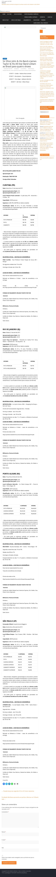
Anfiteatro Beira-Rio (6, 70)
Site (3, 847)
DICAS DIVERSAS (18, 14)
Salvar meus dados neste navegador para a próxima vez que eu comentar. (18, 858)
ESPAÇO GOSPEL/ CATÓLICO (30, 17)
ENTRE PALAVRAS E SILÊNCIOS (31, 14)
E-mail (4, 840)
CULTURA (9, 14)
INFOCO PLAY (6, 20)
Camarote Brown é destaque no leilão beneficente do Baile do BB (47, 101)
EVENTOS (50, 17)
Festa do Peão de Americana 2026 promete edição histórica (47, 139)
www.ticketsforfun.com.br (16, 275)
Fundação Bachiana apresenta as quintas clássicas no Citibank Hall (20, 798)
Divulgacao (16, 68)
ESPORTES (42, 17)
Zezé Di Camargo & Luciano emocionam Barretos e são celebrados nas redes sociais (46, 43)
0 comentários (23, 68)
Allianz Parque (31, 68)
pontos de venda (11, 137)
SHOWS (4, 58)
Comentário (5, 812)
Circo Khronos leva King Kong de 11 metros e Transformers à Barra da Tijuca (47, 54)
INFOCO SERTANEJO (16, 20)
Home (4, 14)
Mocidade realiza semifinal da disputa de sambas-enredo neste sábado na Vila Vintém (21, 4)
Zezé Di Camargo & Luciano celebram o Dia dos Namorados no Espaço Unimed (47, 134)
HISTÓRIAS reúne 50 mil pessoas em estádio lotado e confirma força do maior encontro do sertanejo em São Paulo (47, 86)
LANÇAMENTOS (27, 20)
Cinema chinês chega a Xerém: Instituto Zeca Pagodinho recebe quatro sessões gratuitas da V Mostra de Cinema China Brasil (47, 65)
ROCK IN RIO (36, 20)
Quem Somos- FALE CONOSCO (41, 23)
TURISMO (43, 20)
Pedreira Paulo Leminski (23, 70)
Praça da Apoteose (32, 70)
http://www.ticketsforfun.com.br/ (29, 135)
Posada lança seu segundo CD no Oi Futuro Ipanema (18, 791)
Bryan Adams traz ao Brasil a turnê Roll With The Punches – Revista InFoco (46, 144)
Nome (4, 832)
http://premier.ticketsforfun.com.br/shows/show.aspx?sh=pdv (21, 287)
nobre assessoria (14, 70)
